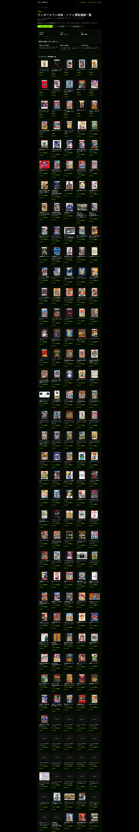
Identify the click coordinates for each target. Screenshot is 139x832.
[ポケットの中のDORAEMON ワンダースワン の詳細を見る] (44, 514)
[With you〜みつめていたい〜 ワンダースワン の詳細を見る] (69, 251)
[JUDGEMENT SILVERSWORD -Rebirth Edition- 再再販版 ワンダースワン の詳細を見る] (57, 185)
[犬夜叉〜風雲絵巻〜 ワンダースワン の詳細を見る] (69, 144)
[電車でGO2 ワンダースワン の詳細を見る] (44, 144)
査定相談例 (99, 2)
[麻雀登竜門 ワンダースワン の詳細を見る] (94, 678)
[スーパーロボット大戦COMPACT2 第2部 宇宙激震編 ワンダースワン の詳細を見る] (94, 354)
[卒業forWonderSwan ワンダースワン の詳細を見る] (44, 658)
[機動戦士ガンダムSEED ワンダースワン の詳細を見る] (57, 596)
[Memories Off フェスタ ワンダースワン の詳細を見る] (94, 185)
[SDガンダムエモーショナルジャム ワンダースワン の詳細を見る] (82, 797)
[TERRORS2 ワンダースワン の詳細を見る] (44, 251)
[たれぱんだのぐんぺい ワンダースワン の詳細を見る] (94, 374)
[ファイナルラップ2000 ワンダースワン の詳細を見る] (94, 475)
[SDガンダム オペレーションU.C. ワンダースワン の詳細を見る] (44, 231)
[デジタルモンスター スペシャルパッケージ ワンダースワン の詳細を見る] (69, 797)
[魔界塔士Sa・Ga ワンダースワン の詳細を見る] (82, 678)
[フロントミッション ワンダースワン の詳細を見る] (69, 494)
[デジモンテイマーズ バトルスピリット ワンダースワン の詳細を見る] (94, 415)
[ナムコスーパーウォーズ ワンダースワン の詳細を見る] (69, 456)
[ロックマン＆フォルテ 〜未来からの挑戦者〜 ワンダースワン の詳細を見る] (69, 84)
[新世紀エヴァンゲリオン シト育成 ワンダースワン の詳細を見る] (44, 637)
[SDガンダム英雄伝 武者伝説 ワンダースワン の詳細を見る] (94, 231)
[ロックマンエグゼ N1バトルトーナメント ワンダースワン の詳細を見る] (57, 555)
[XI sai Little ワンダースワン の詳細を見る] (94, 251)
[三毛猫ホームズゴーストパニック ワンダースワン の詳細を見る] (44, 617)
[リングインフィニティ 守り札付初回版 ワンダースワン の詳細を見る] (82, 535)
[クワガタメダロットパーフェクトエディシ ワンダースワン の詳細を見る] (69, 333)
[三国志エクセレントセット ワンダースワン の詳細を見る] (94, 596)
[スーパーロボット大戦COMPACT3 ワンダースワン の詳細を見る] (57, 374)
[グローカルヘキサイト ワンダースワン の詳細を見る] (44, 333)
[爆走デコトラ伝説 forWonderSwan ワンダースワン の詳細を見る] (57, 678)
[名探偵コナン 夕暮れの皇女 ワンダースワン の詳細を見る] (44, 699)
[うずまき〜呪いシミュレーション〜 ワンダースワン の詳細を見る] (82, 272)
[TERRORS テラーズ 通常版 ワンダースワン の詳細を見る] (44, 719)
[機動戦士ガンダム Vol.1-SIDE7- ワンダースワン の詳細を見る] (94, 576)
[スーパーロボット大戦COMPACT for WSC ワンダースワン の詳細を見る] (82, 354)
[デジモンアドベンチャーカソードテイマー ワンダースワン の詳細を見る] (69, 415)
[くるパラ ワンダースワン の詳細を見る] (82, 313)
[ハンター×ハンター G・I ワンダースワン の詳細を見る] (57, 475)
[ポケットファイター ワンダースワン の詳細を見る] (94, 84)
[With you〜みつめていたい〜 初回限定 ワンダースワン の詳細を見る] (57, 797)
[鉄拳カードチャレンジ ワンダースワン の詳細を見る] (82, 658)
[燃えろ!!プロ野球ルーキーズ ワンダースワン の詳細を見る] (44, 678)
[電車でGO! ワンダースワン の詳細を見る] (94, 817)
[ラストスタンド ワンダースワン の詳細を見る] (44, 535)
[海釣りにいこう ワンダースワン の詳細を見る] (69, 576)
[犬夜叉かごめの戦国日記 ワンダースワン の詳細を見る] (94, 144)
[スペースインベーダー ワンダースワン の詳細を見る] (69, 374)
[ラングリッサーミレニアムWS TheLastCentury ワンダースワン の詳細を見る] (57, 535)
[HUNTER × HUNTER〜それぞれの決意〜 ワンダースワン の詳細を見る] (82, 144)
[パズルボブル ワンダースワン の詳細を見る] (94, 456)
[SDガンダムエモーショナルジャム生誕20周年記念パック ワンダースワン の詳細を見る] (69, 231)
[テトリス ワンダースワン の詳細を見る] (44, 84)
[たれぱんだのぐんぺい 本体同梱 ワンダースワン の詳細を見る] (44, 394)
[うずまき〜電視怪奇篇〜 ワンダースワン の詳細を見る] (94, 272)
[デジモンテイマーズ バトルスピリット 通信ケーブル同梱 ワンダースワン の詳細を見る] (44, 435)
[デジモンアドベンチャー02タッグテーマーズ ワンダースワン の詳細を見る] (57, 415)
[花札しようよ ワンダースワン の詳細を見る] (57, 576)
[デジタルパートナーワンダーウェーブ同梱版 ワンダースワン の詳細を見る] (69, 394)
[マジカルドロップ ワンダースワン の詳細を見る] (69, 514)
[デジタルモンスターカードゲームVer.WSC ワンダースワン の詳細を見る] (94, 394)
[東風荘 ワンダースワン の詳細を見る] (94, 658)
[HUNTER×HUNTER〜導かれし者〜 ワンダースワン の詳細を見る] (57, 144)
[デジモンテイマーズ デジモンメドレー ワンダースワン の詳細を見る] (82, 415)
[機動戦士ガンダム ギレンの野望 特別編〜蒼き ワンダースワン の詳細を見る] (44, 596)
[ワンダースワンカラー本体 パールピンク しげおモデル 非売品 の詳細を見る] (44, 776)
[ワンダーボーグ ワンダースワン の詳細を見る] (82, 555)
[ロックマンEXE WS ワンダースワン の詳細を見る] (82, 64)
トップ (78, 2)
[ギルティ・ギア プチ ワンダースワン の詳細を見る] (94, 292)
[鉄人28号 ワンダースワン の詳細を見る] (57, 125)
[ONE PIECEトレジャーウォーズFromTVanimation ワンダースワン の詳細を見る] (44, 207)
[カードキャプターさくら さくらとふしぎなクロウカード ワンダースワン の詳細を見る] (69, 292)
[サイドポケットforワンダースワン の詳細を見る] (57, 354)
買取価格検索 (83, 2)
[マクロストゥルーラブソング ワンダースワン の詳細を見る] (57, 514)
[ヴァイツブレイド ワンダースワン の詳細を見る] (82, 125)
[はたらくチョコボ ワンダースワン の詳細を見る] (44, 475)
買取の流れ (94, 2)
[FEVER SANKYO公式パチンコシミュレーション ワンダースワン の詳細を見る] (82, 165)
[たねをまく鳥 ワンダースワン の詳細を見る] (82, 374)
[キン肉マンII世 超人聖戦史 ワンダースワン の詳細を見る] (44, 125)
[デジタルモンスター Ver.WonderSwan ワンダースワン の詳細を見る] (82, 394)
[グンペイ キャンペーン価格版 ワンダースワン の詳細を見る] (82, 333)
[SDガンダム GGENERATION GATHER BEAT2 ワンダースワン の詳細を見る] (94, 207)
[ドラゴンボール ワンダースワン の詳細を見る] (69, 64)
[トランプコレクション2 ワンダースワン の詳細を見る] (44, 456)
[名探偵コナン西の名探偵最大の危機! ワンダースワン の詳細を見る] (57, 699)
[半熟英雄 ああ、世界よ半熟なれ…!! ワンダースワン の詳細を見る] (69, 678)
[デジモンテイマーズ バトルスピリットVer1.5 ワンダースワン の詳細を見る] (57, 435)
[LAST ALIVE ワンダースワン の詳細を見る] (82, 185)
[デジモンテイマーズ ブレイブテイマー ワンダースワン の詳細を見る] (69, 435)
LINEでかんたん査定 (45, 26)
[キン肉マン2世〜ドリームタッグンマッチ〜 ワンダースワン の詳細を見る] (57, 313)
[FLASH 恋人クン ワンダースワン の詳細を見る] (94, 165)
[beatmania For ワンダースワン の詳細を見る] (44, 165)
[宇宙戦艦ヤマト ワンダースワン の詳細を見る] (44, 576)
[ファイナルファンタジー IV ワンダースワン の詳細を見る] (82, 475)
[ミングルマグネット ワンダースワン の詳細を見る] (82, 514)
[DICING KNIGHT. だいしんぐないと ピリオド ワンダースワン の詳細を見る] (57, 165)
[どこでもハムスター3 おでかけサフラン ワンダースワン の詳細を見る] (94, 435)
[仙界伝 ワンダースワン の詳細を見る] (82, 637)
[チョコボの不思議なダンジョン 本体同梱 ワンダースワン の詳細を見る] (57, 394)
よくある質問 (89, 2)
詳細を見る (41, 74)
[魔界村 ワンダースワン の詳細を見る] (82, 84)
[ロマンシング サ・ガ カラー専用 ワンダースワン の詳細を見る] (69, 125)
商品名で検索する (76, 26)
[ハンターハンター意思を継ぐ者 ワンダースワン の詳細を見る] (69, 475)
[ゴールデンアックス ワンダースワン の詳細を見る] (44, 354)
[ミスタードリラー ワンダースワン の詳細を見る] (57, 105)
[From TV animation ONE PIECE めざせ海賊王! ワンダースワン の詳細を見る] (44, 185)
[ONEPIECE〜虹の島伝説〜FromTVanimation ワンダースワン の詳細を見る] (57, 207)
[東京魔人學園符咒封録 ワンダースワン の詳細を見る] (82, 817)
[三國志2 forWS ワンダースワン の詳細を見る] (57, 617)
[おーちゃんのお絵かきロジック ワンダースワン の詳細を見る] (57, 292)
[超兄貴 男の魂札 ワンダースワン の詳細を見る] (69, 658)
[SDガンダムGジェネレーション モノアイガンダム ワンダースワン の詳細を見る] (57, 231)
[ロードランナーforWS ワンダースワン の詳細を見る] (44, 555)
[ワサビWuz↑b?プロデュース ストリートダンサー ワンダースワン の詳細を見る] (69, 555)
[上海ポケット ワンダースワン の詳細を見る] (94, 617)
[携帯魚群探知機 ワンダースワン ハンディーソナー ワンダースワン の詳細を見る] (69, 596)
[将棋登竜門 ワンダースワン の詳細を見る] (82, 617)
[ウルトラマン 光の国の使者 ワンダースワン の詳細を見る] (44, 292)
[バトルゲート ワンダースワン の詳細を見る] (94, 125)
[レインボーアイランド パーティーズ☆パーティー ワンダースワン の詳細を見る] (94, 535)
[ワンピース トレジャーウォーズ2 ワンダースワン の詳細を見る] (94, 555)
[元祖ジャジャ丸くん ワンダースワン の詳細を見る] (82, 596)
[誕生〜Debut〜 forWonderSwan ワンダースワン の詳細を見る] (57, 658)
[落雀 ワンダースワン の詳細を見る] (94, 699)
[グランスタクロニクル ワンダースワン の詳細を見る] (69, 313)
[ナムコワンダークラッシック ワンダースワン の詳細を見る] (82, 456)
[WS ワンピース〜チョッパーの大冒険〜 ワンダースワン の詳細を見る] (69, 105)
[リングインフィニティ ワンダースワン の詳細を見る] (69, 535)
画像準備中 (57, 719)
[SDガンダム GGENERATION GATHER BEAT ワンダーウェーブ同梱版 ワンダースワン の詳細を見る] (82, 207)
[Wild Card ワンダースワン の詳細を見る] (82, 105)
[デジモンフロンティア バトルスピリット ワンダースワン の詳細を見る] (82, 435)
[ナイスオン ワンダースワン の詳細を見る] (57, 456)
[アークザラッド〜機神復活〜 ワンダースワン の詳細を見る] (44, 272)
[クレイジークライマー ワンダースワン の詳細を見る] (94, 313)
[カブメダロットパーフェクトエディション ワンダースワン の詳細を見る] (82, 292)
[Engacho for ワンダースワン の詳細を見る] (69, 165)
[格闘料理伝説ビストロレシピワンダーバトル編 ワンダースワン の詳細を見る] (82, 576)
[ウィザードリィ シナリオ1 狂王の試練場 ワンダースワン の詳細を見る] (57, 64)
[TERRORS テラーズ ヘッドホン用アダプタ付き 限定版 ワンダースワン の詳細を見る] (57, 251)
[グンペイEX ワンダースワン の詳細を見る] (94, 333)
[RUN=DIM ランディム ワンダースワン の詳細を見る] (69, 207)
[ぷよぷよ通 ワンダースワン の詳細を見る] (44, 494)
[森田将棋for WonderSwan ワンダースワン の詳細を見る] (57, 637)
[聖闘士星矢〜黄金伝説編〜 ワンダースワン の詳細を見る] (69, 637)
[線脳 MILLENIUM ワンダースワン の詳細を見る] (94, 637)
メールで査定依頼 (60, 26)
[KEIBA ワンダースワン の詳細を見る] (69, 185)
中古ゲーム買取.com (42, 2)
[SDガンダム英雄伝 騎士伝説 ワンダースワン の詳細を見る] (82, 231)
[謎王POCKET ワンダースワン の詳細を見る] (69, 817)
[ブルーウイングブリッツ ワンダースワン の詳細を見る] (57, 494)
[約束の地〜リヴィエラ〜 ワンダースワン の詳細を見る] (69, 699)
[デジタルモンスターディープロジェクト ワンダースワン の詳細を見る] (44, 415)
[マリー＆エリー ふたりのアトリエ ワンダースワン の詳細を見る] (44, 64)
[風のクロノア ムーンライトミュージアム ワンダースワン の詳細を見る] (44, 105)
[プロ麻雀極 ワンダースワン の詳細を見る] (82, 494)
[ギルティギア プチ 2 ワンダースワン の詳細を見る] (44, 313)
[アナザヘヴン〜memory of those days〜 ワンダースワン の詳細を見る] (69, 272)
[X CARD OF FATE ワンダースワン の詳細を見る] (82, 251)
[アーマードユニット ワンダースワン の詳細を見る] (57, 272)
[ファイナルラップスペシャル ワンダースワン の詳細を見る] (57, 84)
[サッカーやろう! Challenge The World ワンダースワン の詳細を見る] (69, 354)
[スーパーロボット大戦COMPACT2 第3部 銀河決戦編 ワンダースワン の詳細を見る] (44, 374)
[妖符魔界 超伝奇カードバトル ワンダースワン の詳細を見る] (82, 699)
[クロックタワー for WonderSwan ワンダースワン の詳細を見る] (57, 333)
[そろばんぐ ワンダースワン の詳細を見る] (94, 64)
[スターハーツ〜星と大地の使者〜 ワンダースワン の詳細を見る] (94, 105)
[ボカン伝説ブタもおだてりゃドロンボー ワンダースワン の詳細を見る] (94, 494)
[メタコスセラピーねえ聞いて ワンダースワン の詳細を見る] (94, 514)
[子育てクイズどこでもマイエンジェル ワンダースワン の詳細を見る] (69, 617)
